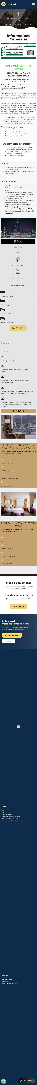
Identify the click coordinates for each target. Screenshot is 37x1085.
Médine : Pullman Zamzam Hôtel (18, 524)
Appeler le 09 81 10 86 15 (12, 635)
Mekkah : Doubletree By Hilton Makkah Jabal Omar (18, 446)
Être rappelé (9, 641)
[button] (33, 4)
